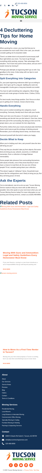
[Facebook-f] (11, 465)
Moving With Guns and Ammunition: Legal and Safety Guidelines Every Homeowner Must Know (21, 255)
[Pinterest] (31, 465)
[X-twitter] (16, 465)
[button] (21, 20)
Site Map (36, 470)
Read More (6, 269)
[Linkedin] (26, 465)
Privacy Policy (28, 470)
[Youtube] (21, 465)
